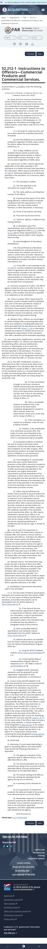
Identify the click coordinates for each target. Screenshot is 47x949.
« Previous (30, 54)
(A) (26, 382)
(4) (14, 198)
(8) (14, 226)
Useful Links (40, 850)
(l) (8, 744)
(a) (9, 99)
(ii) (20, 428)
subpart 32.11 (38, 718)
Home (3, 17)
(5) (14, 211)
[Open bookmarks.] (20, 44)
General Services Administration (26, 888)
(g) (9, 530)
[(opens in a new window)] (7, 887)
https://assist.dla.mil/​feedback (30, 653)
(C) (26, 420)
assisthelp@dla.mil (18, 666)
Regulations (14, 17)
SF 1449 (8, 173)
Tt (39, 946)
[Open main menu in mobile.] (43, 10)
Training (41, 855)
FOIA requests (9, 903)
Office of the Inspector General (16, 911)
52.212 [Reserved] (20, 817)
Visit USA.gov (9, 933)
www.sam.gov (26, 725)
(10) (14, 248)
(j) (8, 681)
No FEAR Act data (11, 907)
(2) (14, 139)
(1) (14, 131)
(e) (9, 319)
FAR (24, 17)
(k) (8, 740)
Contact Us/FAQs (23, 863)
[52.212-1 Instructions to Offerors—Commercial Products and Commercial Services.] (14, 44)
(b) (9, 164)
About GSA (8, 896)
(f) (5, 339)
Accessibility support (12, 899)
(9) (14, 241)
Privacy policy (9, 919)
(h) (9, 562)
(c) (8, 286)
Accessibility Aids (22, 871)
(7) (14, 219)
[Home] (18, 10)
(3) (14, 150)
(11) (14, 265)
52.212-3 (34, 230)
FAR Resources (39, 852)
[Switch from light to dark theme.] (23, 946)
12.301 (18, 87)
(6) (14, 215)
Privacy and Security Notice (23, 867)
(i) (11, 362)
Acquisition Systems (36, 858)
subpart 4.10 (26, 328)
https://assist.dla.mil (10, 604)
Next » (40, 54)
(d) (9, 299)
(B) (26, 402)
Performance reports (12, 915)
